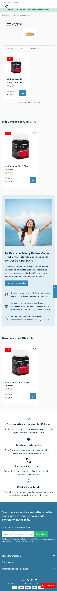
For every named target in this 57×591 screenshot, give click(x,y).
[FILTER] (55, 295)
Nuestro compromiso (16, 283)
